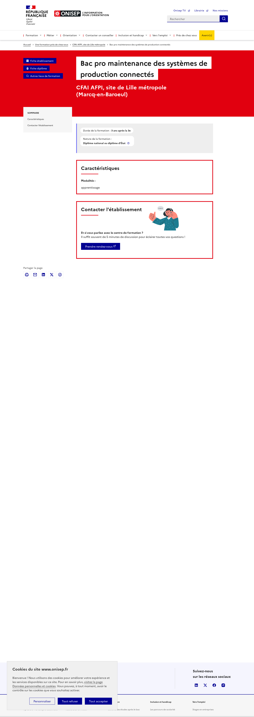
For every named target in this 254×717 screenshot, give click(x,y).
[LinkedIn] (43, 274)
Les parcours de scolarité (162, 709)
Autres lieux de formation (45, 76)
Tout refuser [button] (70, 701)
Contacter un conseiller (100, 35)
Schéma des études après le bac (124, 709)
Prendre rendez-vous (98, 246)
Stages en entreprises (203, 709)
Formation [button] (32, 35)
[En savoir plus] (128, 143)
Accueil (27, 44)
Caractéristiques (35, 118)
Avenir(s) (207, 35)
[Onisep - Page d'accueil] (67, 14)
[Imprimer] (26, 274)
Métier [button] (50, 35)
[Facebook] (60, 274)
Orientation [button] (70, 35)
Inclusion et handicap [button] (131, 35)
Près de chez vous (186, 35)
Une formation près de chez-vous (51, 44)
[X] (51, 274)
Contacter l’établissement (40, 125)
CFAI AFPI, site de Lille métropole (88, 44)
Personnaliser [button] (42, 701)
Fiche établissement (42, 60)
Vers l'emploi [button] (160, 35)
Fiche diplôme (38, 68)
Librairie (199, 10)
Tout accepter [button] (98, 701)
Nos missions (220, 10)
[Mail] (35, 274)
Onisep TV (179, 10)
